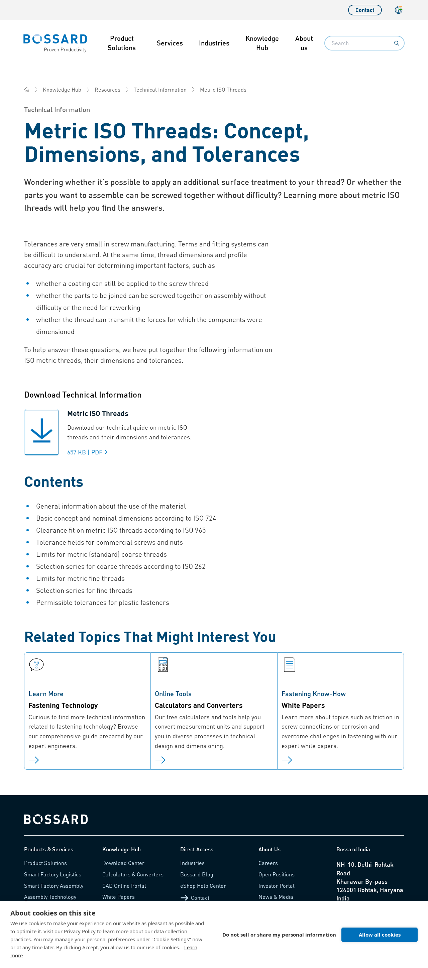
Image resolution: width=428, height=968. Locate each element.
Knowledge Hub (262, 43)
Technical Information (160, 89)
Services (170, 42)
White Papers (118, 896)
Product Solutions (122, 43)
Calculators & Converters (133, 874)
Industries (214, 42)
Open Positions (276, 874)
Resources (107, 89)
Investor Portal (276, 885)
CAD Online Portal (124, 885)
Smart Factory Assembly (53, 885)
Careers (268, 862)
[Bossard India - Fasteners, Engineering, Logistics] (26, 89)
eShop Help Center (203, 885)
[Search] (396, 43)
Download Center (123, 862)
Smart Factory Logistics (52, 874)
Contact (364, 9)
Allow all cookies (380, 934)
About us (304, 43)
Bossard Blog (196, 874)
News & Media (275, 896)
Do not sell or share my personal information (279, 934)
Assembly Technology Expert (50, 899)
